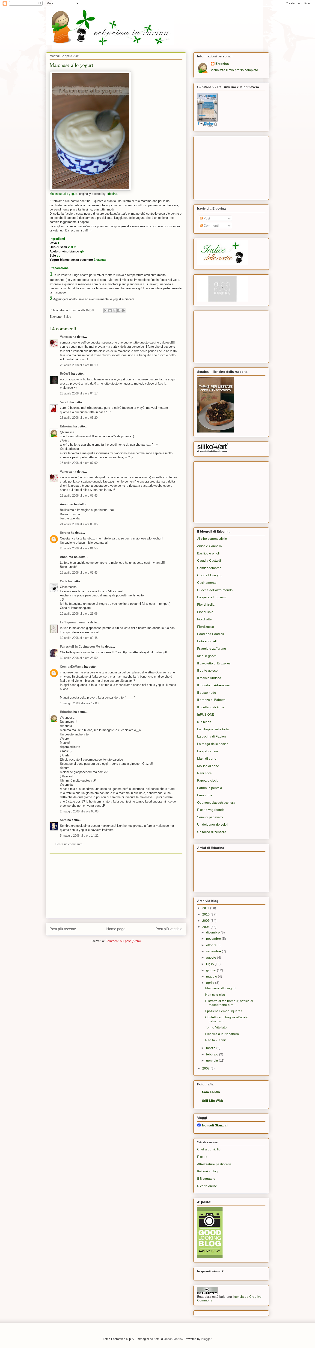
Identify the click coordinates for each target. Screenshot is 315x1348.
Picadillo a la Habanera (222, 1034)
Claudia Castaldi (209, 560)
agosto (211, 957)
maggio (212, 976)
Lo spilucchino (207, 751)
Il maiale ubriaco (209, 678)
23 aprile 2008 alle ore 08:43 (79, 495)
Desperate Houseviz (212, 597)
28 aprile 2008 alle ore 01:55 (79, 548)
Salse (67, 316)
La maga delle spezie (212, 744)
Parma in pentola (209, 788)
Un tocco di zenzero (211, 832)
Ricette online (207, 1186)
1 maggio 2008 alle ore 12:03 (79, 703)
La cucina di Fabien (211, 736)
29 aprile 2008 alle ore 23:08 (79, 613)
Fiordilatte (204, 619)
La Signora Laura (72, 622)
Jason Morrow (173, 1339)
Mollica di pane (208, 766)
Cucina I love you (209, 575)
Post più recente (63, 929)
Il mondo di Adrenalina (213, 685)
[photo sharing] (90, 189)
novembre (214, 938)
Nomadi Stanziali (215, 1125)
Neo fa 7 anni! (215, 1040)
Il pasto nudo (206, 692)
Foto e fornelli (207, 641)
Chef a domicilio (208, 1149)
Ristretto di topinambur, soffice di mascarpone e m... (229, 1003)
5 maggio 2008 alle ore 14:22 (79, 835)
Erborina (66, 426)
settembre (214, 951)
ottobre (211, 945)
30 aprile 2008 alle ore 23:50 (79, 658)
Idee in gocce (207, 656)
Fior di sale (205, 612)
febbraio (212, 1054)
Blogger (206, 1339)
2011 (206, 908)
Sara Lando (211, 1092)
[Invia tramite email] (105, 310)
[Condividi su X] (114, 310)
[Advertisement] (116, 886)
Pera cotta (204, 795)
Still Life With (212, 1100)
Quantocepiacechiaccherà (216, 802)
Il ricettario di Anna (210, 707)
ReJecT (65, 373)
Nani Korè (204, 773)
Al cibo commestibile (212, 538)
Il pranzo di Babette (211, 700)
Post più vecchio (168, 929)
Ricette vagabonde (211, 810)
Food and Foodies (210, 634)
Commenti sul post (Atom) (123, 941)
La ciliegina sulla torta (213, 729)
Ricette (202, 1156)
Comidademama (209, 568)
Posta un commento (68, 844)
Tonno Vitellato (216, 1027)
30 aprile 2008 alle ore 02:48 (79, 638)
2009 (206, 920)
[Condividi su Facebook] (118, 310)
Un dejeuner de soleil (212, 824)
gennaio (212, 1060)
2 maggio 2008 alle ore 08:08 (79, 811)
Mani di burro (207, 758)
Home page (115, 929)
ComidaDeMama (71, 666)
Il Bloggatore (206, 1178)
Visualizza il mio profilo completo (234, 70)
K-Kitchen (204, 722)
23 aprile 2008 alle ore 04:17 (79, 393)
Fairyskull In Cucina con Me (80, 646)
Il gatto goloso (207, 670)
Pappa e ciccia (207, 780)
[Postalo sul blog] (110, 310)
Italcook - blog (207, 1171)
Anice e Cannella (209, 546)
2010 (206, 914)
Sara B (64, 402)
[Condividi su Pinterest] (123, 310)
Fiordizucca (205, 626)
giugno (211, 970)
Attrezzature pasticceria (214, 1164)
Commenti (211, 225)
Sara (63, 820)
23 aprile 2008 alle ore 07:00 (79, 463)
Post (206, 218)
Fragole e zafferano (211, 648)
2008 (206, 927)
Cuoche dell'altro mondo (215, 590)
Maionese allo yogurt (71, 65)
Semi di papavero (210, 817)
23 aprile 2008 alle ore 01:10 (79, 365)
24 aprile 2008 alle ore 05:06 (79, 524)
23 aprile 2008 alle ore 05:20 (79, 417)
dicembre (213, 932)
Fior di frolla (205, 604)
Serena (65, 532)
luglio (210, 964)
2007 (206, 1068)
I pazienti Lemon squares (223, 1011)
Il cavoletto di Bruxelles (214, 663)
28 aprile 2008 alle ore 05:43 (79, 572)
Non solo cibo (215, 994)
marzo (211, 1048)
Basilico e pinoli (208, 553)
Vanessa (66, 336)
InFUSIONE (205, 714)
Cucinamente (207, 582)
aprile (210, 982)
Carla (63, 581)
